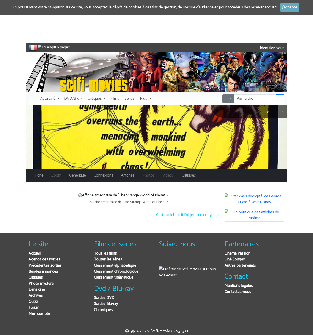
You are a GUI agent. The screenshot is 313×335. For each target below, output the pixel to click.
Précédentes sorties (45, 265)
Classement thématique (113, 277)
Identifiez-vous (271, 48)
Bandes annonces (43, 271)
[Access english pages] (54, 48)
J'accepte (289, 7)
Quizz (33, 301)
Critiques (36, 277)
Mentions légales (239, 285)
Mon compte (39, 314)
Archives (36, 295)
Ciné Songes (235, 259)
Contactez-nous (238, 292)
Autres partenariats (240, 265)
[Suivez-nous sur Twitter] (175, 259)
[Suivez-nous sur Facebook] (164, 259)
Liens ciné (37, 289)
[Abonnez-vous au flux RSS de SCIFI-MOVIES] (197, 259)
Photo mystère (41, 283)
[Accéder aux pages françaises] (33, 47)
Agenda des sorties (44, 259)
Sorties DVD (104, 298)
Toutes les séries (108, 259)
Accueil (35, 253)
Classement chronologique (116, 271)
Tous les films (105, 253)
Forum (34, 307)
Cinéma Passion (237, 253)
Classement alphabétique (115, 265)
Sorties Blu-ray (106, 303)
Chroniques (103, 310)
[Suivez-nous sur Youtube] (186, 259)
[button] (49, 99)
